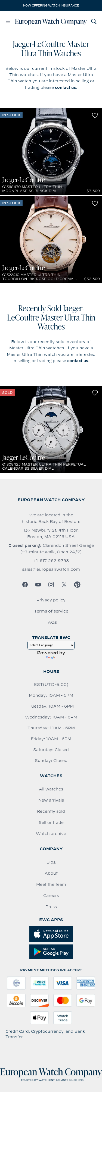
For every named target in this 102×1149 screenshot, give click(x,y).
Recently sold (51, 811)
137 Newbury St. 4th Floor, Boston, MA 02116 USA (51, 533)
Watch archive (51, 833)
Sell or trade (51, 822)
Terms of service (51, 611)
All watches (51, 789)
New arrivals (51, 800)
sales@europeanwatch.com (51, 569)
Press (51, 907)
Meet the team (51, 884)
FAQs (51, 622)
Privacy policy (51, 600)
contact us (65, 87)
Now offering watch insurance (51, 5)
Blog (51, 862)
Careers (51, 895)
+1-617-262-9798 (51, 560)
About (51, 873)
